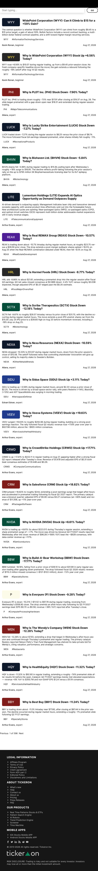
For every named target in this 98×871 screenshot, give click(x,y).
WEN (6, 649)
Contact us (15, 792)
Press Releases (17, 800)
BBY (6, 719)
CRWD (7, 466)
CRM (6, 504)
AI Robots (15, 817)
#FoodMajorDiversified (22, 289)
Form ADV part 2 (18, 772)
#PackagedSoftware (22, 504)
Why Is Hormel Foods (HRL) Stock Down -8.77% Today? (58, 272)
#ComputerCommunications (27, 466)
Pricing (13, 797)
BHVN (6, 179)
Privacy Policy (17, 767)
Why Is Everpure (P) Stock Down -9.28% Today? (53, 594)
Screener (14, 822)
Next (21, 733)
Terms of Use (16, 764)
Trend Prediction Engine (21, 820)
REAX (6, 254)
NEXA (6, 361)
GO (92, 10)
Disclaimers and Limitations (23, 777)
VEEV (6, 431)
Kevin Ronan (8, 45)
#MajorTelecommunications (24, 109)
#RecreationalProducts (24, 141)
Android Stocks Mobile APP (23, 837)
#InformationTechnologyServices (28, 39)
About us (14, 795)
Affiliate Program (18, 762)
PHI (5, 109)
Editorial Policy (17, 775)
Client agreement (18, 770)
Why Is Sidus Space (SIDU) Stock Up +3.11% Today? (56, 379)
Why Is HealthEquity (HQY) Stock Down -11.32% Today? (58, 667)
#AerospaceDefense (22, 396)
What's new (15, 787)
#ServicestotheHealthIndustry (27, 431)
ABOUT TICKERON (19, 782)
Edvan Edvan (8, 402)
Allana (5, 115)
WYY (6, 39)
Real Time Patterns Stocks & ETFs (26, 812)
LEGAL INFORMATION (21, 757)
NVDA (6, 541)
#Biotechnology (20, 179)
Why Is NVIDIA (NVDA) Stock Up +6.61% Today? (53, 522)
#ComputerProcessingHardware (24, 611)
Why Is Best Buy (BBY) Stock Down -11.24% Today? (55, 702)
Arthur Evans (8, 225)
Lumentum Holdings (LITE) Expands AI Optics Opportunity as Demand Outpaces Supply (52, 197)
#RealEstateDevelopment (25, 254)
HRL (6, 289)
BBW (6, 576)
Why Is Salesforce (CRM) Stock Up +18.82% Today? (56, 484)
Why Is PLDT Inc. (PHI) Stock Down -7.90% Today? (55, 92)
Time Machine (16, 825)
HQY (6, 684)
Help (12, 790)
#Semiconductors (21, 541)
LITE (6, 219)
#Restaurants (18, 649)
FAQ (12, 802)
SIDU (6, 396)
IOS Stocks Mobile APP (21, 835)
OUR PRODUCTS (18, 807)
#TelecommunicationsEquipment (27, 219)
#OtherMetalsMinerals (23, 361)
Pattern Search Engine (21, 815)
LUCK (6, 141)
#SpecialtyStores (20, 576)
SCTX (6, 326)
